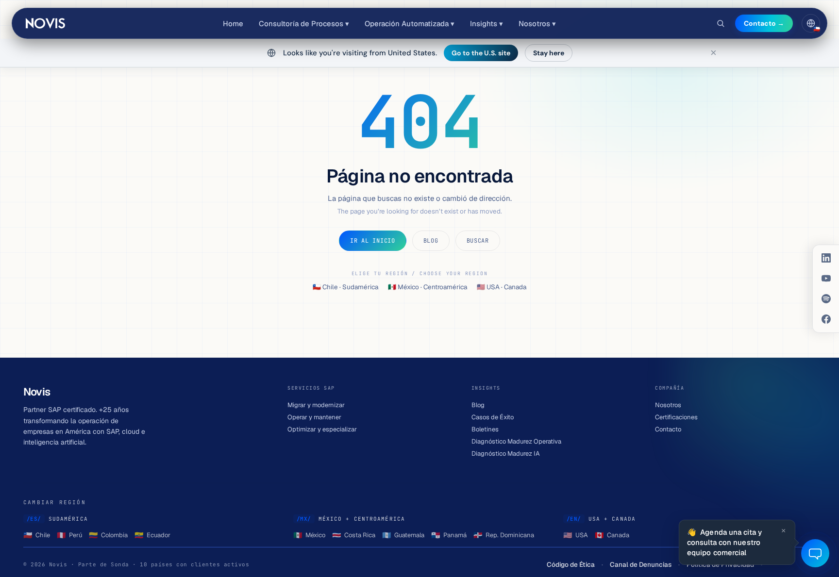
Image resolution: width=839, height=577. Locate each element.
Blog (430, 241)
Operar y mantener (314, 417)
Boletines (485, 429)
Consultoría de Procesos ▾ (304, 23)
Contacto (668, 429)
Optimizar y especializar (322, 429)
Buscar (478, 241)
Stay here (548, 53)
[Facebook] (826, 319)
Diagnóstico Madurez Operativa (516, 441)
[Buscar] (720, 23)
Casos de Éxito (492, 417)
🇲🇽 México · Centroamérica (427, 286)
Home (233, 23)
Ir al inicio (372, 241)
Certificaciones (676, 417)
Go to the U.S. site (481, 53)
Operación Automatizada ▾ (409, 23)
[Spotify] (826, 299)
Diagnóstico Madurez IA (505, 453)
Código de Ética (571, 564)
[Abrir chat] (815, 553)
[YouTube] (826, 278)
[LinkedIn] (826, 258)
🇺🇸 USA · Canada (501, 286)
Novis (46, 23)
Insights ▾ (486, 23)
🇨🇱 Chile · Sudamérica (345, 286)
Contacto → (764, 23)
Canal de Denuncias (640, 564)
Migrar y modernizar (316, 405)
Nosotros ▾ (537, 23)
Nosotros (668, 405)
